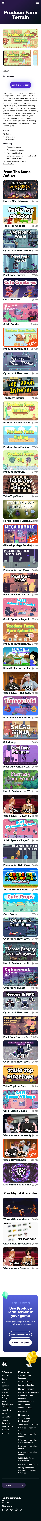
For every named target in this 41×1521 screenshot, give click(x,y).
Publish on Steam (25, 1408)
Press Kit (5, 1430)
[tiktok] (16, 1509)
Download (6, 1389)
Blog (3, 1382)
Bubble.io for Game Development (26, 1459)
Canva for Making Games (28, 1464)
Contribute (6, 1386)
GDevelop (10, 76)
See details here (8, 164)
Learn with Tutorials (26, 1385)
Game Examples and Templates (7, 1404)
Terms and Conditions (6, 1421)
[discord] (3, 1501)
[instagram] (7, 1510)
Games (4, 1379)
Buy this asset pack (20, 85)
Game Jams (23, 1411)
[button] (37, 2)
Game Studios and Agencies (25, 1396)
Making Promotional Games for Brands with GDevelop (27, 1470)
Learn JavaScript (25, 1381)
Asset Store (6, 1410)
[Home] (3, 3)
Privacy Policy (7, 1426)
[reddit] (11, 1509)
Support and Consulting (28, 1424)
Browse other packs (20, 1342)
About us (5, 1433)
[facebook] (2, 1510)
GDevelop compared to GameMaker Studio (27, 1441)
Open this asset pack (20, 1334)
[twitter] (21, 1510)
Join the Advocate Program (5, 1395)
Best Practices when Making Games (26, 1402)
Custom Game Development (24, 1419)
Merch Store (6, 1417)
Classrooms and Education (24, 1376)
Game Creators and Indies (28, 1392)
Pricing (4, 1413)
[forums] (8, 1501)
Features (5, 1375)
